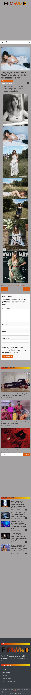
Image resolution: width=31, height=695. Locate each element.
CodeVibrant (15, 690)
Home (4, 669)
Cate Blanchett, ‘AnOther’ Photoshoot (12, 450)
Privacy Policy (6, 678)
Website (5, 338)
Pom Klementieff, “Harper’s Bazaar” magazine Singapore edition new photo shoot (14, 394)
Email (5, 331)
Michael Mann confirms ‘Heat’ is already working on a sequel (5, 289)
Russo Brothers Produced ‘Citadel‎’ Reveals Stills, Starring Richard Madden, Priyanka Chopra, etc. (19, 537)
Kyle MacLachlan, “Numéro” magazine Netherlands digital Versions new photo (27, 289)
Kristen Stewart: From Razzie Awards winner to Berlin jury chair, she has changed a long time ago (19, 548)
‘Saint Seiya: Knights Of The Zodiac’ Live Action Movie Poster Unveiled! (18, 514)
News (23, 285)
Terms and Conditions (8, 681)
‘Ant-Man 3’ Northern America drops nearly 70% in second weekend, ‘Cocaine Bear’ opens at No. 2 (18, 525)
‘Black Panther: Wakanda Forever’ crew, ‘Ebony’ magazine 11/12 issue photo (15, 422)
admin (12, 83)
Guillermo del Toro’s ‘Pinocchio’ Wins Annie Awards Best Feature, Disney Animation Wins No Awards (18, 504)
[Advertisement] (15, 22)
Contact (4, 675)
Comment (6, 308)
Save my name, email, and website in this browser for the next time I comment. (14, 350)
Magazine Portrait (6, 81)
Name (5, 324)
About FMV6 (6, 672)
